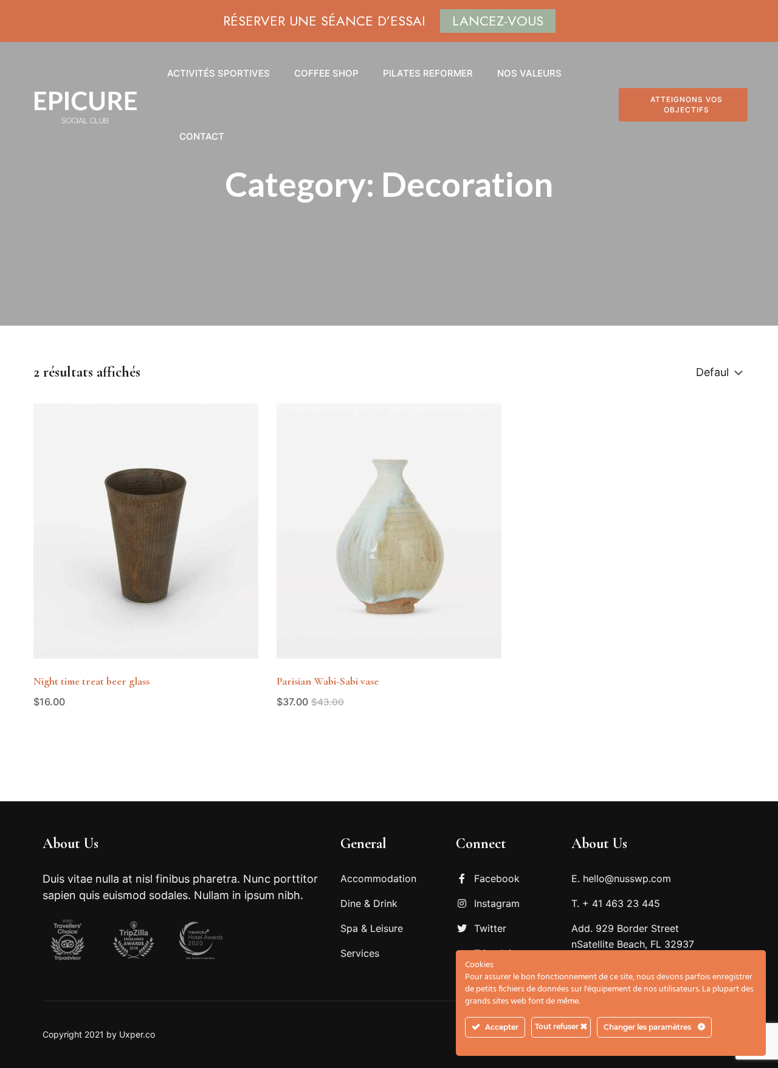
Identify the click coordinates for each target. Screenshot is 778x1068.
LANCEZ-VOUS (497, 20)
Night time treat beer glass (91, 681)
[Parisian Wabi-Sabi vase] (389, 531)
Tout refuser (557, 1026)
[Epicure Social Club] (85, 105)
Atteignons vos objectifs (686, 104)
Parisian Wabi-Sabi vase (328, 681)
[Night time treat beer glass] (145, 531)
